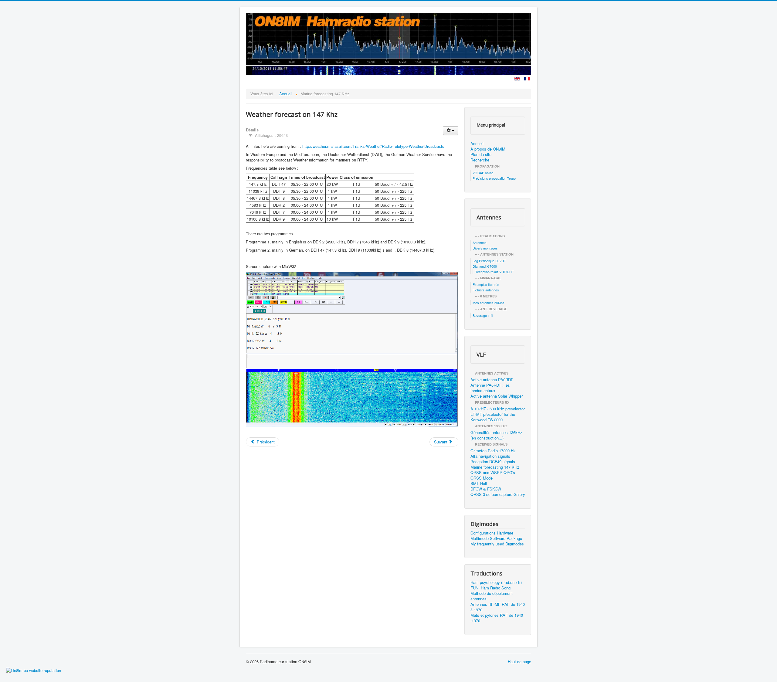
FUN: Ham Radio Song (490, 588)
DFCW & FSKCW (485, 489)
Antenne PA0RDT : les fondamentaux (490, 387)
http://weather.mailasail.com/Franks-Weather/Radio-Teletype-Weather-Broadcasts (373, 146)
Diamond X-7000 (485, 266)
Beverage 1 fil (483, 315)
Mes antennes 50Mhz (488, 302)
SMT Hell (478, 483)
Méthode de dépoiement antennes (491, 596)
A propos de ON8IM (487, 149)
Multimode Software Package (496, 538)
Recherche (479, 160)
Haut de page (519, 661)
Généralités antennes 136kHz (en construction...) (496, 435)
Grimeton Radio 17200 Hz (493, 450)
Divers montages (485, 248)
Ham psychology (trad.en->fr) (496, 582)
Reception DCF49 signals (492, 461)
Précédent (265, 442)
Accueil (477, 143)
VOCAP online (483, 172)
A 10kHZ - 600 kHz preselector (497, 409)
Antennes (480, 242)
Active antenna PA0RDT (491, 379)
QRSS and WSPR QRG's (492, 472)
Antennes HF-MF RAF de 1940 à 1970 (497, 607)
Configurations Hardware (491, 533)
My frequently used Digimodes (497, 544)
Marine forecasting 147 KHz (494, 467)
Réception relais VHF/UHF (494, 271)
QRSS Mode (481, 478)
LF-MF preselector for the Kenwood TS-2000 (492, 417)
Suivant (441, 442)
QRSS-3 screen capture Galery (497, 494)
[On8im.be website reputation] (33, 670)
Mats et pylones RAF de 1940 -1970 (496, 617)
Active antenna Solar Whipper (496, 396)
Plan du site (480, 154)
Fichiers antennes (486, 289)
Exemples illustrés (486, 284)
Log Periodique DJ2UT (489, 260)
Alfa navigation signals (490, 456)
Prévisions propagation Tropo (494, 178)
